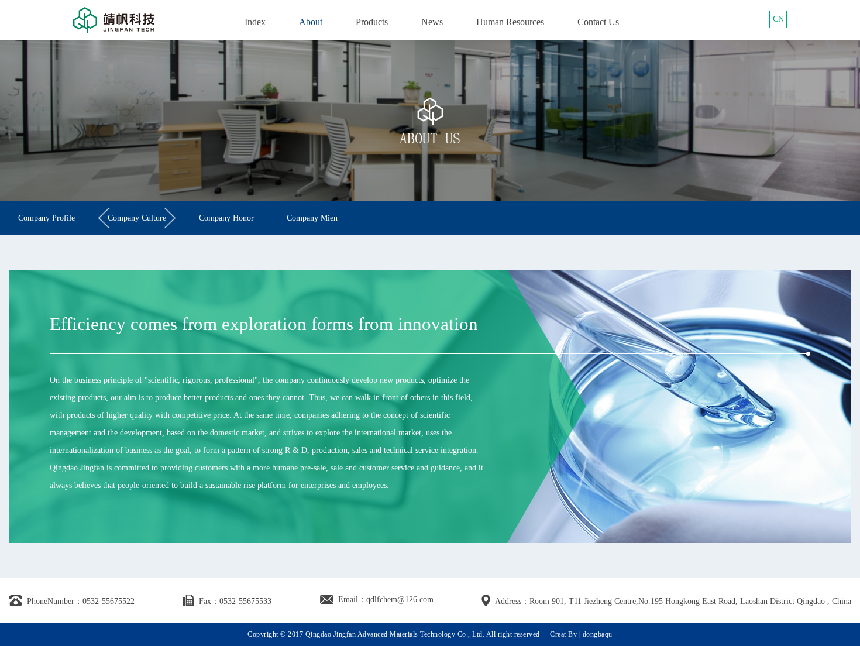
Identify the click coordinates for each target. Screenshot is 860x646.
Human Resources (510, 22)
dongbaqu (598, 634)
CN (778, 19)
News (432, 22)
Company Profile (46, 218)
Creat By (563, 634)
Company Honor (226, 218)
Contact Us (598, 22)
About (310, 22)
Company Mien (312, 218)
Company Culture (137, 218)
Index (255, 22)
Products (372, 22)
